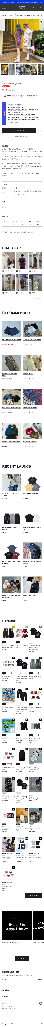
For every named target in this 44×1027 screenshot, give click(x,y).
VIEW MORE (33, 895)
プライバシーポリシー (8, 1006)
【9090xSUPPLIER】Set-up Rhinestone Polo (22, 678)
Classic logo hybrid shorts (11, 441)
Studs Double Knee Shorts (32, 339)
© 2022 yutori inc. (8, 1017)
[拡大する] (41, 22)
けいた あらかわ (10, 271)
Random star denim (29, 595)
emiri (34, 293)
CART (39, 8)
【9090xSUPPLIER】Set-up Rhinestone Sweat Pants (22, 709)
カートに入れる (19, 130)
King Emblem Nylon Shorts (11, 339)
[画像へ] (4, 69)
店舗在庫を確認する (22, 137)
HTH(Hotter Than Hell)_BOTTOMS (23, 15)
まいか (21, 271)
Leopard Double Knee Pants (9, 374)
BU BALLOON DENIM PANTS (9, 528)
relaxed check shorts (30, 407)
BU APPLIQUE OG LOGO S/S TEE (11, 562)
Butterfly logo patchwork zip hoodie (11, 596)
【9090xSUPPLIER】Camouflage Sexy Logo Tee (22, 798)
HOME (4, 15)
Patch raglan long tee (22, 828)
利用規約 (4, 1003)
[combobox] (22, 1024)
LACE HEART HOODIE (22, 646)
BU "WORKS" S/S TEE (30, 493)
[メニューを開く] (4, 7)
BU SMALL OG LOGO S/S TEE (32, 528)
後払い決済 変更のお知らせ (11, 942)
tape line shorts (28, 373)
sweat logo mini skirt (30, 441)
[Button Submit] (40, 979)
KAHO (7, 293)
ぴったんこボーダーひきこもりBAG (11, 494)
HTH (9, 15)
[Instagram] (40, 1003)
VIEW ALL (22, 959)
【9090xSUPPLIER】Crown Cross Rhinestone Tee (35, 647)
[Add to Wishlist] (39, 130)
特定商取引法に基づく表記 (9, 1009)
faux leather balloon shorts (11, 407)
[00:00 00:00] (22, 41)
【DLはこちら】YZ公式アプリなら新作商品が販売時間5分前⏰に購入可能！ (22, 2)
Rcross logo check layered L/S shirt (32, 562)
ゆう (33, 271)
